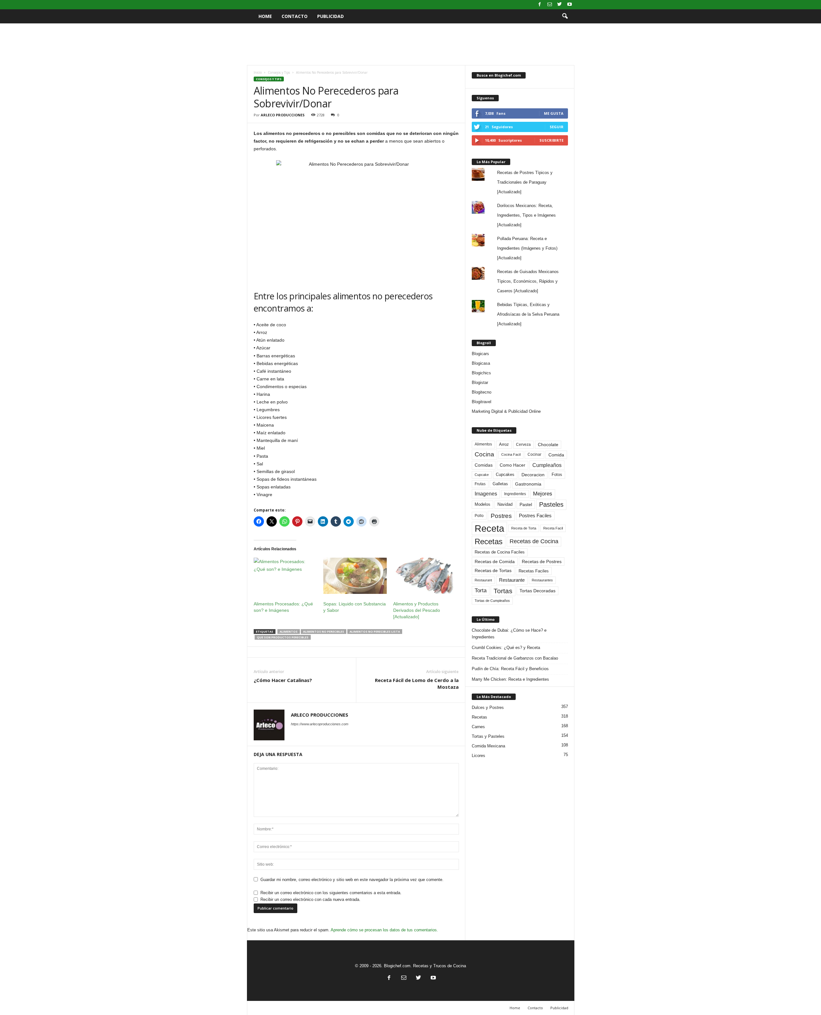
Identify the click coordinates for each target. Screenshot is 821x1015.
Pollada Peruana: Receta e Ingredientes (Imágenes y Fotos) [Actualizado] (527, 248)
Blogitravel (481, 401)
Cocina (484, 454)
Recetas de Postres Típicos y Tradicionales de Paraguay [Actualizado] (525, 182)
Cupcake (482, 475)
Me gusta (553, 113)
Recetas (489, 541)
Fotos (557, 474)
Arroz (504, 444)
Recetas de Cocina (534, 541)
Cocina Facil (511, 454)
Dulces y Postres (488, 707)
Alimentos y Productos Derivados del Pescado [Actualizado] (416, 610)
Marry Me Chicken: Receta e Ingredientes (510, 679)
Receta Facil (553, 528)
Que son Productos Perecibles (283, 637)
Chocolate (548, 444)
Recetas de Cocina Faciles (500, 552)
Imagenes (486, 493)
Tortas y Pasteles (488, 736)
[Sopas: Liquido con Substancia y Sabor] (355, 576)
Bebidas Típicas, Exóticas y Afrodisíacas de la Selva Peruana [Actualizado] (528, 314)
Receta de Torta (523, 528)
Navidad (504, 504)
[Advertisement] (410, 44)
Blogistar (480, 382)
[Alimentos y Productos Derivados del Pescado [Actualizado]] (425, 576)
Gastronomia (528, 484)
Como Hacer (512, 465)
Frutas (480, 484)
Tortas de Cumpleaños (492, 601)
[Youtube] (569, 4)
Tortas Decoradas (537, 590)
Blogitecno (481, 392)
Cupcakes (505, 474)
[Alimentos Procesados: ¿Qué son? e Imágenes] (285, 576)
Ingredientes (515, 494)
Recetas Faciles (534, 571)
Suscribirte (551, 140)
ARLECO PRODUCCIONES (283, 114)
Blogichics (481, 372)
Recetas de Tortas (493, 570)
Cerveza (523, 444)
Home (265, 16)
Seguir (556, 126)
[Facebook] (540, 4)
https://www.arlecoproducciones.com (319, 724)
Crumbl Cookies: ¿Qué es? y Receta (506, 647)
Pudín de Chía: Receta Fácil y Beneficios (510, 668)
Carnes (478, 726)
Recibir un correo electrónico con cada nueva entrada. (310, 899)
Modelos (482, 504)
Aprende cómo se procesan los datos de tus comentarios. (384, 930)
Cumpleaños (547, 465)
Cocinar (534, 454)
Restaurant (483, 580)
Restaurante (512, 580)
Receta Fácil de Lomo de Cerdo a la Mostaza (417, 683)
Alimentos (289, 631)
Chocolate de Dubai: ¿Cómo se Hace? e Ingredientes (509, 633)
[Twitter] (559, 4)
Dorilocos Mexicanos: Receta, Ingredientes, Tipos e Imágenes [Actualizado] (526, 215)
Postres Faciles (535, 515)
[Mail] (550, 4)
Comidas (484, 465)
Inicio (258, 72)
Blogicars (480, 353)
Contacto (295, 16)
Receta (489, 528)
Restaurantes (542, 580)
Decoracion (533, 474)
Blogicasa (481, 363)
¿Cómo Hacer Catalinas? (283, 680)
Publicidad (330, 16)
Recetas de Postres (542, 561)
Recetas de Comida (495, 561)
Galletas (500, 484)
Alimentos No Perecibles (323, 631)
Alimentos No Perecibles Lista (375, 631)
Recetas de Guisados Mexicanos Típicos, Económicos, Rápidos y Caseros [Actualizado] (528, 281)
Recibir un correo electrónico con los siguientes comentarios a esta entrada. (331, 892)
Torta (481, 590)
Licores (478, 755)
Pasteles (551, 504)
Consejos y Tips (279, 72)
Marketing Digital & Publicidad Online (506, 411)
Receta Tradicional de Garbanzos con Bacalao (515, 658)
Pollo (479, 515)
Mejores (542, 494)
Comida (556, 454)
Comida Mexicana (488, 746)
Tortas (503, 591)
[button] (565, 16)
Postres (501, 515)
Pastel (526, 504)
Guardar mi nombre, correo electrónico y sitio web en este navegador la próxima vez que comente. (352, 879)
